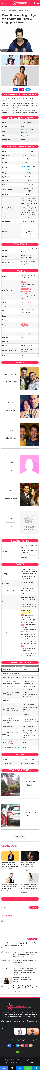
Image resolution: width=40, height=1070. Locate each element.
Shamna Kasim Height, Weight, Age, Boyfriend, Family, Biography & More (9, 864)
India (9, 10)
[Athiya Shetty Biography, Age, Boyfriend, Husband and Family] (7, 1023)
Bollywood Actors (24, 10)
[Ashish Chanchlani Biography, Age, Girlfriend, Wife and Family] (20, 1031)
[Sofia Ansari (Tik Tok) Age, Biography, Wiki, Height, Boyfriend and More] (6, 954)
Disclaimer (22, 1063)
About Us (16, 1063)
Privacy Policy (30, 1063)
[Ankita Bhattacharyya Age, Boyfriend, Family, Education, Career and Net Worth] (6, 988)
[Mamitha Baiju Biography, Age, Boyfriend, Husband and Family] (6, 980)
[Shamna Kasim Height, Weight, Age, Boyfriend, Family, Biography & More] (10, 856)
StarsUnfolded (32, 1060)
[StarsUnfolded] (20, 3)
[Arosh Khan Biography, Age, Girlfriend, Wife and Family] (6, 963)
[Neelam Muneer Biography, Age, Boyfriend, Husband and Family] (33, 1023)
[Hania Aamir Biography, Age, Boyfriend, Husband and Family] (7, 1031)
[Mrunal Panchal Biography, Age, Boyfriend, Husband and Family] (33, 1031)
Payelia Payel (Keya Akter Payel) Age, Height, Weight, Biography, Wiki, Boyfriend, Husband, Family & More (24, 970)
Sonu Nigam (29, 302)
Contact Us (9, 1063)
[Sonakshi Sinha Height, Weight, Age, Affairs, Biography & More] (20, 1023)
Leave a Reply (20, 899)
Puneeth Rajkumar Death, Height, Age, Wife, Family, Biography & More (9, 886)
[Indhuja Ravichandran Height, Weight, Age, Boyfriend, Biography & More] (30, 856)
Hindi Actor (20, 837)
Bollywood (15, 10)
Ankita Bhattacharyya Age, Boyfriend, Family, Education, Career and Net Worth (25, 988)
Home (5, 10)
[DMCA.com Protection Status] (20, 1052)
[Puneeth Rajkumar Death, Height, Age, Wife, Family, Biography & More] (10, 878)
